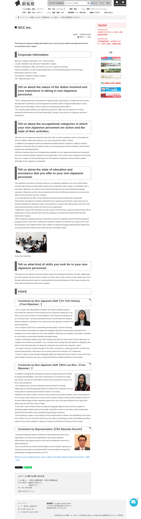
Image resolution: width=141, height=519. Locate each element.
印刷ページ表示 (85, 37)
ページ (102, 3)
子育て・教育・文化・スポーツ (32, 12)
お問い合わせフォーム (26, 491)
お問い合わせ (108, 12)
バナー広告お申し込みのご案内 (28, 512)
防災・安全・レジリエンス (56, 9)
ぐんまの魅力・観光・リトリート (33, 9)
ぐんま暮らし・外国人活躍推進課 (62, 17)
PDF (108, 3)
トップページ (24, 17)
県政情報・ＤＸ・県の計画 (76, 12)
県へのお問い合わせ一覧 (26, 509)
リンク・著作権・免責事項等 (27, 506)
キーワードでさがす (56, 3)
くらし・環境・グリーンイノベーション (94, 9)
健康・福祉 (73, 9)
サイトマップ (22, 503)
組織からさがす (95, 12)
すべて (95, 3)
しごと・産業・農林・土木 (55, 12)
